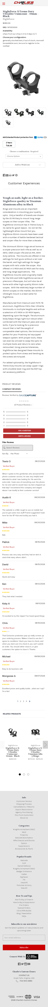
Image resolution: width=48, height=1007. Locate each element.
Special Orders (24, 908)
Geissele (24, 860)
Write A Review (24, 436)
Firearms (24, 835)
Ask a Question (24, 430)
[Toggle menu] (3, 3)
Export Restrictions (24, 809)
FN (24, 880)
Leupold (24, 882)
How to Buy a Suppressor (24, 902)
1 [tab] (20, 774)
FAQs (24, 916)
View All (24, 888)
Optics (24, 843)
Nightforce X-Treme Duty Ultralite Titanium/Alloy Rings (35, 752)
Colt (24, 863)
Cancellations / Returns (24, 807)
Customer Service (24, 801)
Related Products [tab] (12, 714)
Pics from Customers (24, 815)
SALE (24, 832)
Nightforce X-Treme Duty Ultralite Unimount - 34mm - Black (13, 752)
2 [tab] (24, 774)
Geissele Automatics (24, 838)
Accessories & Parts (24, 849)
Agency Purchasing (24, 812)
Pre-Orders (24, 905)
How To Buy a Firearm (24, 900)
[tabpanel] (12, 741)
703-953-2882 (26, 981)
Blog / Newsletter (24, 913)
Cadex (24, 874)
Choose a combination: (24, 151)
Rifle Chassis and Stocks (24, 840)
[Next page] (29, 701)
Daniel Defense (24, 866)
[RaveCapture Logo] (27, 395)
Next (45, 745)
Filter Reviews (8, 442)
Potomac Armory (24, 885)
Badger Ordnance (24, 871)
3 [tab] (28, 774)
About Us (24, 818)
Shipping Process (24, 804)
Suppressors (24, 846)
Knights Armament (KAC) (24, 829)
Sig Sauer (24, 877)
